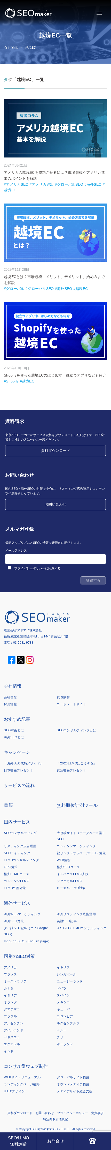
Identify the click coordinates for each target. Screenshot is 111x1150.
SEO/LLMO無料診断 (18, 1141)
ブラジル (10, 1016)
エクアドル (12, 1044)
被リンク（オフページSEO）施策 (81, 853)
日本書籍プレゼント (18, 770)
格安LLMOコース (16, 874)
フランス (10, 974)
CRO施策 (11, 867)
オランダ (10, 1002)
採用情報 (10, 704)
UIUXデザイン (14, 1091)
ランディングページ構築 (22, 1084)
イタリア (10, 995)
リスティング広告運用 (20, 846)
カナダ (9, 988)
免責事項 (97, 1113)
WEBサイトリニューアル (22, 1077)
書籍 (8, 805)
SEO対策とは (14, 730)
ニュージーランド (70, 981)
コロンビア (65, 1016)
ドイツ (62, 988)
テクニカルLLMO (69, 881)
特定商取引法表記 (55, 1119)
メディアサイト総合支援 (75, 1091)
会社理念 (10, 697)
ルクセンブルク (68, 1023)
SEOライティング (17, 853)
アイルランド (13, 1030)
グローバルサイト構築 (73, 1077)
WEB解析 (64, 860)
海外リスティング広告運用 (76, 914)
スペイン (63, 995)
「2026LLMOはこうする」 (77, 763)
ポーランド (65, 1044)
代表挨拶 (63, 697)
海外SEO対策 (14, 921)
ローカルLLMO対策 (71, 888)
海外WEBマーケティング (22, 914)
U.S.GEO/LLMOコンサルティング (82, 928)
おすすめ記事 (17, 719)
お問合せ (55, 1141)
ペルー (62, 1030)
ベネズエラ (12, 1037)
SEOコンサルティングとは (76, 730)
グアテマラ (12, 1009)
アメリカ (10, 967)
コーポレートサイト (71, 704)
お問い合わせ (55, 504)
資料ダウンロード (55, 450)
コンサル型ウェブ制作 (26, 1066)
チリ (60, 1037)
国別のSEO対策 (19, 956)
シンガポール (66, 974)
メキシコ (63, 1002)
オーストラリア (15, 981)
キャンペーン (17, 752)
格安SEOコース (68, 867)
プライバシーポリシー (29, 568)
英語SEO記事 (67, 921)
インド (9, 1051)
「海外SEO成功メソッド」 (23, 763)
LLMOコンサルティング (21, 860)
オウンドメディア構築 (73, 1084)
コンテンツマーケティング (76, 846)
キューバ (63, 1009)
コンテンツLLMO (16, 881)
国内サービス (17, 822)
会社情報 (12, 686)
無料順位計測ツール (77, 805)
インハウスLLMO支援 (73, 874)
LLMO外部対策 (15, 888)
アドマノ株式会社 (29, 630)
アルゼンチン (13, 1023)
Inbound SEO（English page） (27, 941)
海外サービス (17, 903)
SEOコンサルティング (20, 833)
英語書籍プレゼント (71, 770)
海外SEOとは (14, 737)
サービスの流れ (19, 785)
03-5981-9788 (23, 642)
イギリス (63, 967)
